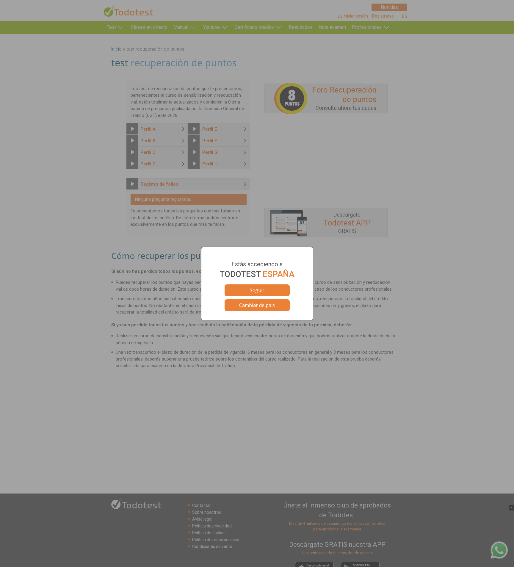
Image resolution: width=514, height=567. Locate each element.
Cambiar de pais (257, 305)
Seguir (257, 290)
